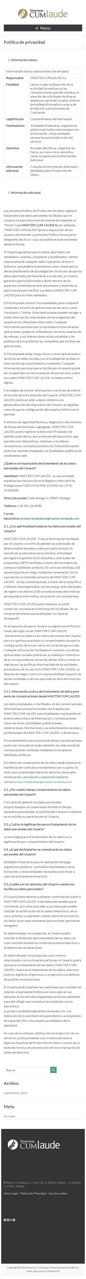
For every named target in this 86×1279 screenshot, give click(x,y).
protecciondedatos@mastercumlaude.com (43, 782)
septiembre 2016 (15, 1093)
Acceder (9, 1116)
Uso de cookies (58, 1193)
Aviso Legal (31, 239)
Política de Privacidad (33, 1193)
